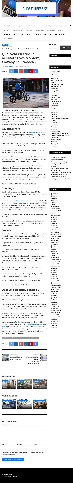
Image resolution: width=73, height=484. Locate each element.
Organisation (55, 131)
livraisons (16, 295)
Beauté (15, 34)
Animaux (54, 76)
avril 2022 (54, 302)
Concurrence (55, 93)
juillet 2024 (54, 245)
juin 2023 (54, 272)
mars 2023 (54, 279)
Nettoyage (54, 127)
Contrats (54, 99)
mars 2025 (54, 228)
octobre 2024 (55, 238)
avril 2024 (54, 251)
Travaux (29, 30)
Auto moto (26, 34)
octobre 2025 (55, 213)
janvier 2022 (55, 308)
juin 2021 (54, 323)
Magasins (54, 122)
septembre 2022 (56, 291)
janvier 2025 (55, 232)
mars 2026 (54, 202)
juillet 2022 (54, 296)
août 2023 (54, 268)
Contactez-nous (7, 474)
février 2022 (55, 306)
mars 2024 (54, 253)
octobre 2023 (55, 264)
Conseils (5, 44)
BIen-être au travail (61, 26)
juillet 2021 (54, 321)
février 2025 (55, 230)
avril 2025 (54, 226)
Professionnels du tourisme (60, 135)
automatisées (19, 201)
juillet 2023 (54, 270)
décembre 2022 (56, 285)
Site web (35, 444)
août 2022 (54, 293)
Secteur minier (60, 34)
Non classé (54, 129)
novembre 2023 (56, 262)
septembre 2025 (56, 215)
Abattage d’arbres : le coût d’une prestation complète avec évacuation (61, 179)
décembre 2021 (56, 310)
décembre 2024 (56, 234)
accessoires (9, 249)
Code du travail (56, 86)
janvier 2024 (55, 257)
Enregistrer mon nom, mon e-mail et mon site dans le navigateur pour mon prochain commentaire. (23, 453)
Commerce (54, 89)
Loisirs (60, 30)
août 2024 (54, 243)
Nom (3, 444)
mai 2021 (54, 325)
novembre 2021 (56, 313)
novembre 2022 (56, 287)
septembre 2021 (56, 317)
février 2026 (55, 204)
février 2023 (55, 281)
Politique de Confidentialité (10, 476)
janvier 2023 (55, 283)
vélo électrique (33, 132)
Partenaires (8, 38)
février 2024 (55, 255)
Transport (37, 34)
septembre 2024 (56, 240)
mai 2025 (54, 223)
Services (6, 30)
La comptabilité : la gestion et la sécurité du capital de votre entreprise (24, 396)
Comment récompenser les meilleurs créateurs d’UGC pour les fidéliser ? (40, 398)
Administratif (45, 26)
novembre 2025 (56, 211)
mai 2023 (54, 274)
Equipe (53, 108)
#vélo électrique (33, 338)
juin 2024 (54, 247)
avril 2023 (54, 276)
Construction (20, 26)
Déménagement (56, 101)
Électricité (54, 103)
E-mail (19, 444)
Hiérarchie (54, 112)
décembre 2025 (56, 209)
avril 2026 (54, 200)
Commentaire (6, 425)
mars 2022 (54, 304)
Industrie (47, 34)
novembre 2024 (56, 236)
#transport (23, 338)
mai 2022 (54, 300)
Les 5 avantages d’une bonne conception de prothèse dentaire (8, 399)
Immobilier (51, 30)
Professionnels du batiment (60, 133)
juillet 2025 (54, 219)
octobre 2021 (55, 315)
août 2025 (54, 217)
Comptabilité (32, 26)
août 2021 (54, 319)
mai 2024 (54, 249)
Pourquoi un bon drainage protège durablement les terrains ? (59, 164)
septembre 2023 (56, 266)
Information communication (60, 118)
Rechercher (53, 44)
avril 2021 (54, 327)
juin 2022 (54, 298)
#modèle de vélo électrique (10, 338)
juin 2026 (54, 196)
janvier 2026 (55, 206)
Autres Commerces (39, 401)
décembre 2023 (56, 259)
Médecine (7, 34)
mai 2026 (54, 198)
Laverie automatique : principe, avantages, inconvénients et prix (32, 361)
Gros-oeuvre (55, 110)
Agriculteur (39, 30)
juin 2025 (54, 221)
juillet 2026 (54, 194)
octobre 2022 (55, 289)
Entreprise (7, 26)
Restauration (17, 30)
